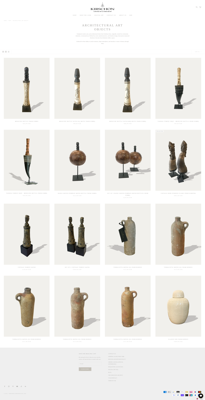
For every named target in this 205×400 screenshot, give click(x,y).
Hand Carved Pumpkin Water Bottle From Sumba (77, 193)
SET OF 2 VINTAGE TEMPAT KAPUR (77, 267)
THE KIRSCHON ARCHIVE (115, 375)
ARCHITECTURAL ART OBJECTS (20, 20)
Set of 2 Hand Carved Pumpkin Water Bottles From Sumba (127, 194)
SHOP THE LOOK (85, 15)
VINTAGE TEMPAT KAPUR (27, 267)
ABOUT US (122, 15)
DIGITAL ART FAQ (113, 369)
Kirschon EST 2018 (20, 393)
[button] (198, 398)
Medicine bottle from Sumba (26, 121)
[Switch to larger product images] (3, 52)
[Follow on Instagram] (9, 386)
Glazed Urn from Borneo (178, 339)
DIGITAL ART (99, 15)
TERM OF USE (112, 380)
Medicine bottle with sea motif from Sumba (77, 121)
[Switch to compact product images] (8, 52)
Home (5, 20)
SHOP (74, 15)
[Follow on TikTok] (21, 386)
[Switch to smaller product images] (6, 52)
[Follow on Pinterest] (13, 386)
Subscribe (85, 369)
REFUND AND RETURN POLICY (117, 359)
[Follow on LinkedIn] (25, 386)
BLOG (110, 372)
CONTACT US (111, 15)
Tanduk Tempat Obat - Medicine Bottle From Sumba (178, 121)
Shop (9, 20)
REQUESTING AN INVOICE (115, 367)
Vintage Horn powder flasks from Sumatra (178, 193)
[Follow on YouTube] (17, 386)
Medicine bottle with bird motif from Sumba (127, 121)
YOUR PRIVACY (112, 378)
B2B (131, 15)
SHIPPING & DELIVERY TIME (116, 356)
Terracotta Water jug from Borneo (127, 267)
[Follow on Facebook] (4, 386)
